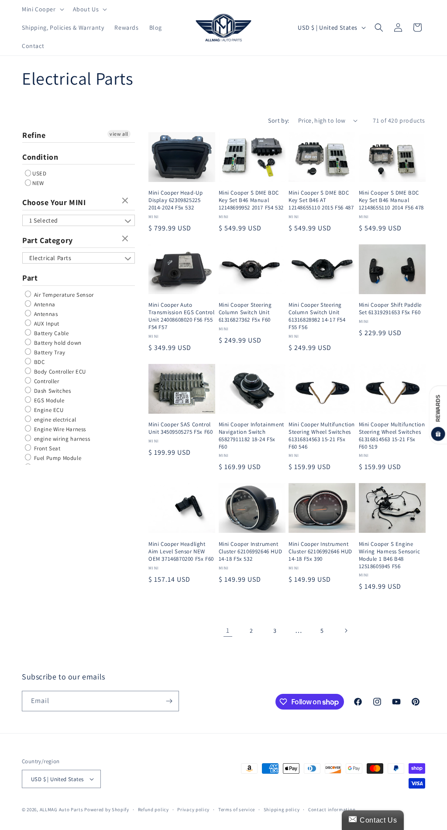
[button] (42, 9)
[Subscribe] (169, 701)
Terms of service (236, 809)
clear (126, 201)
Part (30, 278)
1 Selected (43, 220)
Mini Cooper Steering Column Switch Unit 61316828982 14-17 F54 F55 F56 (317, 316)
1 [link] (228, 630)
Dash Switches (51, 390)
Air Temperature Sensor (63, 294)
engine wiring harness (61, 438)
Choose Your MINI (54, 202)
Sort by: (278, 120)
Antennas (45, 314)
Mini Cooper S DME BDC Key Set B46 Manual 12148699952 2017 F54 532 (251, 200)
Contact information (331, 809)
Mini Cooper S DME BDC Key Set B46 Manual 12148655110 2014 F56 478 (391, 200)
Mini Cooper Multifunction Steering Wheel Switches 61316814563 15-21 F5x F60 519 (392, 435)
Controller (45, 381)
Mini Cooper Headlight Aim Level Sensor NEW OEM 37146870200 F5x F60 (181, 551)
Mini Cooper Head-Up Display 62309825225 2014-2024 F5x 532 (175, 200)
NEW (38, 183)
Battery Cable (50, 333)
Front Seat (46, 448)
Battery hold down (57, 342)
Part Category (47, 240)
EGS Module (48, 400)
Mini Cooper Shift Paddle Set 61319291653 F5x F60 (390, 309)
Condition (40, 157)
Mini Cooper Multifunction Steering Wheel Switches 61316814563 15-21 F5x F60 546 (322, 435)
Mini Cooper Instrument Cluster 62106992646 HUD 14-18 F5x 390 (320, 551)
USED (39, 173)
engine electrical (54, 419)
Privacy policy (193, 809)
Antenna (43, 304)
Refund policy (153, 809)
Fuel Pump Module (56, 458)
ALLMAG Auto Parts (61, 809)
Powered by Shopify (106, 809)
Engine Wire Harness (59, 429)
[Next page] (345, 630)
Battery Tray (48, 352)
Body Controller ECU (59, 371)
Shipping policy (282, 809)
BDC (38, 362)
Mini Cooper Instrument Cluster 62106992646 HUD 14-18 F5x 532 (250, 551)
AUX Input (45, 323)
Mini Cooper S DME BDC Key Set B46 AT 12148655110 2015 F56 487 (321, 200)
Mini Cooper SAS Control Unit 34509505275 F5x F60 (180, 428)
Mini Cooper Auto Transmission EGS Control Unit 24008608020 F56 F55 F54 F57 (181, 316)
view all (119, 133)
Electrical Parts (50, 258)
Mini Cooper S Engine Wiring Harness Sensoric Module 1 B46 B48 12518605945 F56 (389, 555)
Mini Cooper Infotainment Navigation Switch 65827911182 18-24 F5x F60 (251, 435)
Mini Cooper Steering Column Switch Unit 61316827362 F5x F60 (245, 312)
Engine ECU (48, 410)
